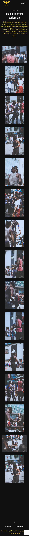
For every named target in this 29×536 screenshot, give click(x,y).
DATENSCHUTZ (20, 526)
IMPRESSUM (8, 526)
